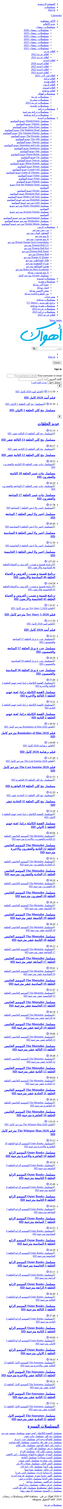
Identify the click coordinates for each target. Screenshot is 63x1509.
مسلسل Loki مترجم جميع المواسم (30, 202)
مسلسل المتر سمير (28, 1460)
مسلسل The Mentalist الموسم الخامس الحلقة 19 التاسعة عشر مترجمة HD (29, 916)
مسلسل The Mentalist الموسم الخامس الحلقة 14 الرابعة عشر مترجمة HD (29, 1025)
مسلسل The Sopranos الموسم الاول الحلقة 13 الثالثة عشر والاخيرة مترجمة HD (28, 1373)
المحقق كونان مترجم (37, 233)
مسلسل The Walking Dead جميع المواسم (27, 130)
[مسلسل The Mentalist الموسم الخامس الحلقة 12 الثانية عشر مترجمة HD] (28, 1061)
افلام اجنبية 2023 (40, 72)
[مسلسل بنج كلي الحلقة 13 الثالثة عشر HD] (31, 433)
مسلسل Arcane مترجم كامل (33, 275)
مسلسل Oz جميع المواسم (35, 157)
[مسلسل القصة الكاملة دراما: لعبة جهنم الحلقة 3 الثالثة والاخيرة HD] (28, 686)
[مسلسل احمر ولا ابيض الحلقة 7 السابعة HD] (30, 507)
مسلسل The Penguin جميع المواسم (30, 136)
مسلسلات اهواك (46, 93)
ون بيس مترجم (40, 230)
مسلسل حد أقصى (52, 1481)
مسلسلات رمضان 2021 (36, 48)
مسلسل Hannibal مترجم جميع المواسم (28, 199)
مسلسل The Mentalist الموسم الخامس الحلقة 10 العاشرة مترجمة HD (29, 1113)
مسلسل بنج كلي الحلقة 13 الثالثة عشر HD (28, 439)
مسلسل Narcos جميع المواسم (33, 160)
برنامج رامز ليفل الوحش (49, 1445)
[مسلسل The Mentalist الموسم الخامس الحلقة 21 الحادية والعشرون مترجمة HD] (28, 864)
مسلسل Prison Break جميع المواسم (30, 154)
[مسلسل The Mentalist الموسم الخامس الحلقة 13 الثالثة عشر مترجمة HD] (28, 1039)
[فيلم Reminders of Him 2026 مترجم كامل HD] (29, 726)
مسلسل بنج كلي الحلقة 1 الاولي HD (32, 410)
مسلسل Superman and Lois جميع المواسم (26, 145)
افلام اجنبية (49, 60)
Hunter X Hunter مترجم (36, 257)
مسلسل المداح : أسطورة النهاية (45, 1454)
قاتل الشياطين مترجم (37, 260)
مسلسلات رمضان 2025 (36, 33)
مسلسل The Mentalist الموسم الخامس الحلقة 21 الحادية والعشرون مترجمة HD (29, 872)
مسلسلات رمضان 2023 (36, 42)
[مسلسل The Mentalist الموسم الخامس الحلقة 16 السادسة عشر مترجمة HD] (28, 974)
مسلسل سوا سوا (33, 1469)
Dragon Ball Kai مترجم (36, 248)
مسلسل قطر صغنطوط (49, 1487)
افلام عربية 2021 (40, 57)
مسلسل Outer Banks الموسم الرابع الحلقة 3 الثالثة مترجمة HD (32, 1307)
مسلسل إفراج (27, 1451)
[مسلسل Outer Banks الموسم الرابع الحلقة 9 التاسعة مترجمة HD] (28, 1168)
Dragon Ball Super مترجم (35, 251)
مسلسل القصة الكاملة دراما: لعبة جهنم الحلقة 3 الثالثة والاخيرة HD (30, 693)
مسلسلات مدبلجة (46, 299)
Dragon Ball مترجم (38, 254)
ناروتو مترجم (42, 236)
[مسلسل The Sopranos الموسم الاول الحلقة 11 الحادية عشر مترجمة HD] (28, 1409)
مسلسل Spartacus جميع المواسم (31, 148)
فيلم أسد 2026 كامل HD (39, 397)
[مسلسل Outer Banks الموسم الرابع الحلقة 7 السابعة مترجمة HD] (28, 1212)
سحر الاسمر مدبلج (39, 290)
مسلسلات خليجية (39, 105)
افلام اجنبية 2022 (40, 69)
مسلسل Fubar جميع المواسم (33, 175)
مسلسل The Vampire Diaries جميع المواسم (26, 133)
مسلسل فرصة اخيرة (22, 1475)
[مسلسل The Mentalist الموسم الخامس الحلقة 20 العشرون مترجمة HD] (28, 886)
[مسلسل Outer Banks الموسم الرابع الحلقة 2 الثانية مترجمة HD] (28, 1321)
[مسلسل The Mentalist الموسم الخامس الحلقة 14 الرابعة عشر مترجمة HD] (28, 1018)
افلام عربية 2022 (40, 54)
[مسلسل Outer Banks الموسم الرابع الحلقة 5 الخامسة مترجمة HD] (28, 1256)
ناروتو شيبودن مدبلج (38, 272)
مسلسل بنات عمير (34, 1436)
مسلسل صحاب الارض (28, 1463)
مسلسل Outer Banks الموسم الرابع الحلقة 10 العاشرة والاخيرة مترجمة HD (30, 1154)
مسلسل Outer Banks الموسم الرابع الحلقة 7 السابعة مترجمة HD (32, 1220)
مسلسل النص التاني (51, 1463)
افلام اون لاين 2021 (45, 75)
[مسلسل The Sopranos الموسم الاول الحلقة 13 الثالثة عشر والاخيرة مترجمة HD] (28, 1365)
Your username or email (49, 375)
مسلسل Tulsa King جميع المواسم (31, 127)
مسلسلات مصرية (39, 99)
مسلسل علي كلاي (25, 1445)
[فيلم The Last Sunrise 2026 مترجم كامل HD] (30, 761)
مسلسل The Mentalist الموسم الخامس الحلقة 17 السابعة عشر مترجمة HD (29, 960)
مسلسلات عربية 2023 (37, 102)
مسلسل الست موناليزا (49, 1457)
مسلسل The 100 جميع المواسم (32, 139)
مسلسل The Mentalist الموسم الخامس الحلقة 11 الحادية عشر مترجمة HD (29, 1091)
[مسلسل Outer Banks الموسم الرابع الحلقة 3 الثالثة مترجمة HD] (28, 1300)
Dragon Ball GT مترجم (36, 245)
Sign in (51, 10)
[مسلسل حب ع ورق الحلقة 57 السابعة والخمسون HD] (28, 642)
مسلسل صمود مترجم (13, 1433)
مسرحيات (49, 296)
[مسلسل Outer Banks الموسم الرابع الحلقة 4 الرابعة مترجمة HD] (28, 1278)
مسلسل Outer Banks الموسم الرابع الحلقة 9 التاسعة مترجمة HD (32, 1176)
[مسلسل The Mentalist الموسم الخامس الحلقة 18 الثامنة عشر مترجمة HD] (28, 930)
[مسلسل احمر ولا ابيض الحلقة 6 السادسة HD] (30, 526)
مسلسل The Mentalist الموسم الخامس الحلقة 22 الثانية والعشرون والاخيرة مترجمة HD (29, 849)
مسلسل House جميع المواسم (33, 166)
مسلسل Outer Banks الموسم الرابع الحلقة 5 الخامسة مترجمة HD (32, 1263)
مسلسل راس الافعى (17, 1454)
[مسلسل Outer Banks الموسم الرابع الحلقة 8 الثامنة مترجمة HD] (28, 1190)
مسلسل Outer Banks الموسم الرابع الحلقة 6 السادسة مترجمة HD (32, 1242)
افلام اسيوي (48, 87)
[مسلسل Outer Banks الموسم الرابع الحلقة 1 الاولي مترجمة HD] (28, 1343)
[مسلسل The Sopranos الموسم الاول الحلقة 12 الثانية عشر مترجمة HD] (28, 1387)
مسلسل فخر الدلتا (52, 1478)
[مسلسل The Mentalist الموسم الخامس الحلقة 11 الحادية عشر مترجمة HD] (28, 1083)
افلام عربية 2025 (46, 315)
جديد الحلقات (48, 424)
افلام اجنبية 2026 (40, 63)
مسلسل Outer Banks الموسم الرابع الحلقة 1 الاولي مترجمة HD (32, 1351)
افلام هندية (49, 81)
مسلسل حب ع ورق (24, 1439)
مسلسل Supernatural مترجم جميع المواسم (26, 218)
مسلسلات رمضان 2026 (36, 30)
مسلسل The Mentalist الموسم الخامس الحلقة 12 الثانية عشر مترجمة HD (29, 1069)
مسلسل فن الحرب (36, 1448)
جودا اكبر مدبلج (41, 284)
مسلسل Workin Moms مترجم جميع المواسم (25, 224)
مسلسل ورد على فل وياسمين (46, 1442)
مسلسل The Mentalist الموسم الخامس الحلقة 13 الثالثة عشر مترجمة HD (29, 1047)
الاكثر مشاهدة (48, 21)
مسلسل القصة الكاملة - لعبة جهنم (43, 1433)
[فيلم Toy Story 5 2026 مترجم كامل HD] (33, 608)
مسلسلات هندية (46, 281)
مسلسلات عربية (40, 96)
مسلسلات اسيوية (46, 278)
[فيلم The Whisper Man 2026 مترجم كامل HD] (30, 1124)
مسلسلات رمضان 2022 (36, 45)
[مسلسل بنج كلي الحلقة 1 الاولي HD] (25, 404)
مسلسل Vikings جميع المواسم (32, 124)
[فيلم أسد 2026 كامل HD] (30, 391)
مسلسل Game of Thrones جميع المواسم (27, 172)
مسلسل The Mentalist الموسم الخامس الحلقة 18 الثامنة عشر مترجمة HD (29, 938)
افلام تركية (49, 78)
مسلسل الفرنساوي (19, 1442)
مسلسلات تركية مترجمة (36, 112)
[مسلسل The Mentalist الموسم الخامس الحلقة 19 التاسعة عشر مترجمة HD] (28, 908)
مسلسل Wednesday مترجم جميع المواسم (27, 221)
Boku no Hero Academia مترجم (32, 269)
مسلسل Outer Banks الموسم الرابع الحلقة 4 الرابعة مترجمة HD (32, 1285)
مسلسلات (49, 7)
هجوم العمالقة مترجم (37, 266)
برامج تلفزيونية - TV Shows (40, 302)
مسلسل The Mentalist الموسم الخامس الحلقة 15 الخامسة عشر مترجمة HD (29, 1003)
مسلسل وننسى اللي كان (49, 1451)
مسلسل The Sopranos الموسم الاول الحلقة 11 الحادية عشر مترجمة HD (31, 1417)
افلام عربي (49, 51)
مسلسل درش (54, 1448)
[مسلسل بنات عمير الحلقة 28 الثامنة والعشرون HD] (28, 467)
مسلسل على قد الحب (24, 1487)
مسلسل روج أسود (28, 1484)
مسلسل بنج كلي (53, 1436)
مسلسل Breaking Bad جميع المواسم (29, 193)
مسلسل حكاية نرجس (30, 1478)
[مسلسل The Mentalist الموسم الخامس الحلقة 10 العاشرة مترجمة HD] (28, 1105)
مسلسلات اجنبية (46, 118)
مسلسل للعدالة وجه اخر (49, 1439)
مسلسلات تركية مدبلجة (36, 115)
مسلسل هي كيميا (52, 1466)
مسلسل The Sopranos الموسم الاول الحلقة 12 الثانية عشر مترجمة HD (31, 1395)
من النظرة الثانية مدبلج (37, 293)
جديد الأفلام (49, 24)
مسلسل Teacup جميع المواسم (33, 142)
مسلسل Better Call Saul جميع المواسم (28, 196)
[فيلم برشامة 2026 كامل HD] (39, 745)
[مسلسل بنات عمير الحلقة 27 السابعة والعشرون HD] (28, 489)
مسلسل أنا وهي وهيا (31, 1490)
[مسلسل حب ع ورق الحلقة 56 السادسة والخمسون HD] (28, 664)
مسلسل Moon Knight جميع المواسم (29, 163)
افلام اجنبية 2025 (40, 66)
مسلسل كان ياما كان (31, 1466)
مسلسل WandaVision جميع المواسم (29, 121)
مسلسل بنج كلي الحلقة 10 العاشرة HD (30, 786)
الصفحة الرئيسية (46, 4)
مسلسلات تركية (46, 108)
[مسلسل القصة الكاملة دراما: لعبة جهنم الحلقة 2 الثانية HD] (28, 707)
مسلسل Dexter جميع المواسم (33, 190)
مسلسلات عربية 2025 (43, 308)
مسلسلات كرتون (46, 227)
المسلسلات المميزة (43, 1426)
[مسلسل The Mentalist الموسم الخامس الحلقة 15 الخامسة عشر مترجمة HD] (28, 996)
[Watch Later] (46, 391)
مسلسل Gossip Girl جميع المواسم (30, 169)
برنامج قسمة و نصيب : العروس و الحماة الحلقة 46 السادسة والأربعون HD (30, 575)
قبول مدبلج (43, 287)
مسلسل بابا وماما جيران (49, 1472)
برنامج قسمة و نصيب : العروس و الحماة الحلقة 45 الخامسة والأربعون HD (30, 597)
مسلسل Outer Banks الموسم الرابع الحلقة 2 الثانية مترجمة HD (32, 1329)
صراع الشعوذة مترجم (37, 263)
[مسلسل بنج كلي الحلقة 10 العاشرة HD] (33, 779)
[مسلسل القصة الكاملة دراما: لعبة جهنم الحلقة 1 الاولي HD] (28, 817)
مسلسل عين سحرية (51, 1460)
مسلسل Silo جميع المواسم (34, 151)
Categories (56, 15)
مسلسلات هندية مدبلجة (42, 305)
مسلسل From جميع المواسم (34, 178)
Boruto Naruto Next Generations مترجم (28, 242)
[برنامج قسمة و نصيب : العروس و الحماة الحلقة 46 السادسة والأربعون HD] (28, 567)
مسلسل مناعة (34, 1481)
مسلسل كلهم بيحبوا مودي (48, 1475)
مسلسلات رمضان (45, 27)
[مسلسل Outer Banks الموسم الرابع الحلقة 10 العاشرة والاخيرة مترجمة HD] (28, 1146)
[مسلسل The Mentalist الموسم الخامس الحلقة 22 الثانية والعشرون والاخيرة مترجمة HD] (28, 839)
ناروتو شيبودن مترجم (37, 239)
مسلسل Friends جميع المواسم (32, 181)
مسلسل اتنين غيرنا (25, 1472)
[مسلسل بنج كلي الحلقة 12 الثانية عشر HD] (31, 449)
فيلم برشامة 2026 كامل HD (37, 751)
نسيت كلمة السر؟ (39, 382)
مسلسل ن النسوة (52, 1490)
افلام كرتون (49, 84)
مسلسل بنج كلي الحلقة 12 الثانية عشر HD (28, 455)
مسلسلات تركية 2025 (43, 311)
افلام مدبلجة (48, 90)
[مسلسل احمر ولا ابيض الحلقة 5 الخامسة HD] (30, 545)
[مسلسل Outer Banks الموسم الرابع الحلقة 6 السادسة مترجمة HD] (28, 1234)
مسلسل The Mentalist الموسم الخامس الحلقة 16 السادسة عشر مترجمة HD (29, 982)
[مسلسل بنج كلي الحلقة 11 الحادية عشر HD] (31, 795)
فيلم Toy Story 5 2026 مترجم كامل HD (30, 614)
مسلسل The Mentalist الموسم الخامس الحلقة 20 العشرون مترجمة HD (29, 894)
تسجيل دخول (54, 382)
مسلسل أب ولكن (52, 1469)
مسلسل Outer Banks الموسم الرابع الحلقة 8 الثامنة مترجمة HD (32, 1198)
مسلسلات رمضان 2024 (36, 39)
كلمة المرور (55, 379)
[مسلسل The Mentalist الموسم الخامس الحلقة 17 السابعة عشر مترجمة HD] (28, 952)
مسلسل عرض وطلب (50, 1484)
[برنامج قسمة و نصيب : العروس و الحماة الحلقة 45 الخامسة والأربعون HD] (28, 589)
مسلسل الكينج (29, 1457)
